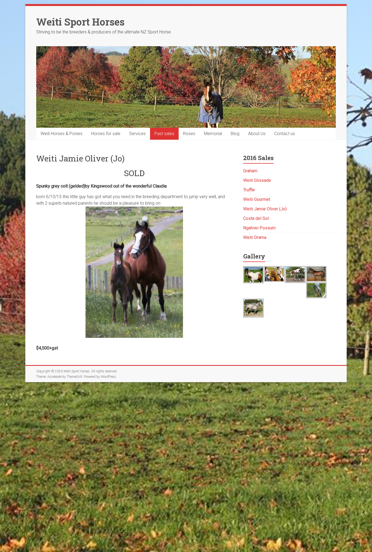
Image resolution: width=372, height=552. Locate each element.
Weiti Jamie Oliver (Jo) (265, 208)
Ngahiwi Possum (259, 227)
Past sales (164, 133)
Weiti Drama (254, 237)
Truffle (249, 189)
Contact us (284, 133)
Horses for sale (105, 133)
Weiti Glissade (257, 180)
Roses (189, 133)
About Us (257, 133)
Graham (250, 170)
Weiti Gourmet (256, 199)
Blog (235, 133)
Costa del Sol (256, 218)
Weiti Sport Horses (80, 21)
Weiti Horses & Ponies (62, 133)
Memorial (213, 133)
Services (137, 133)
